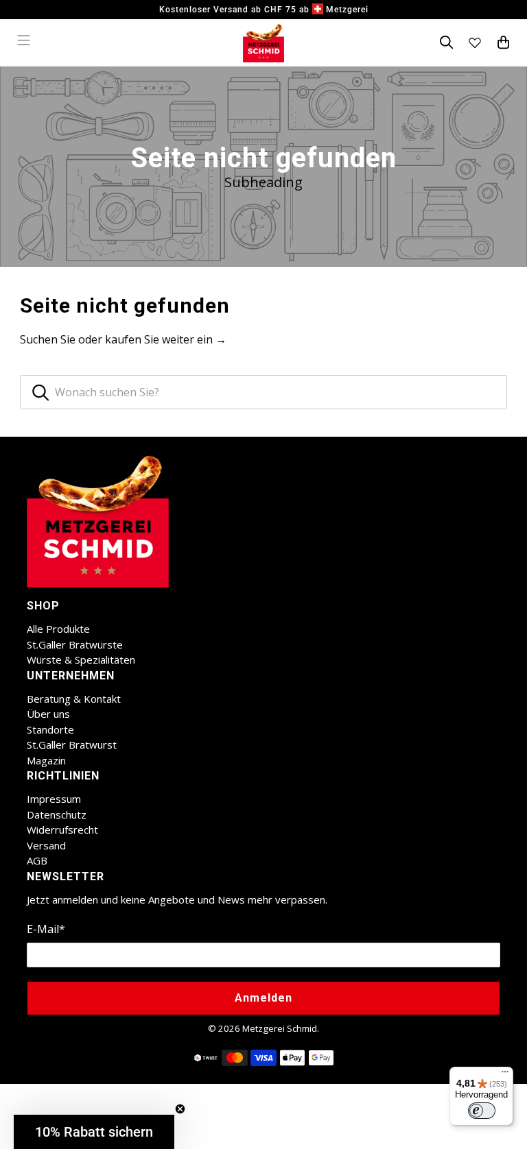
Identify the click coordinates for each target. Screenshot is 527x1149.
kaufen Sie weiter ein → (165, 339)
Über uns (48, 714)
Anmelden (263, 997)
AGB (37, 860)
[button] (94, 1132)
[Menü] (505, 1075)
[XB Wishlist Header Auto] (475, 42)
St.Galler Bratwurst (72, 744)
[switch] (481, 1110)
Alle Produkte (58, 629)
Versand (46, 845)
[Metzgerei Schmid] (263, 42)
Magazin (46, 760)
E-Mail (46, 928)
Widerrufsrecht (62, 829)
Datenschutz (56, 814)
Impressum (54, 799)
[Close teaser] (180, 1109)
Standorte (50, 729)
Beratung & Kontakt (74, 698)
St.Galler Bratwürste (75, 644)
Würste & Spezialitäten (81, 659)
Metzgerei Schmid (279, 1028)
